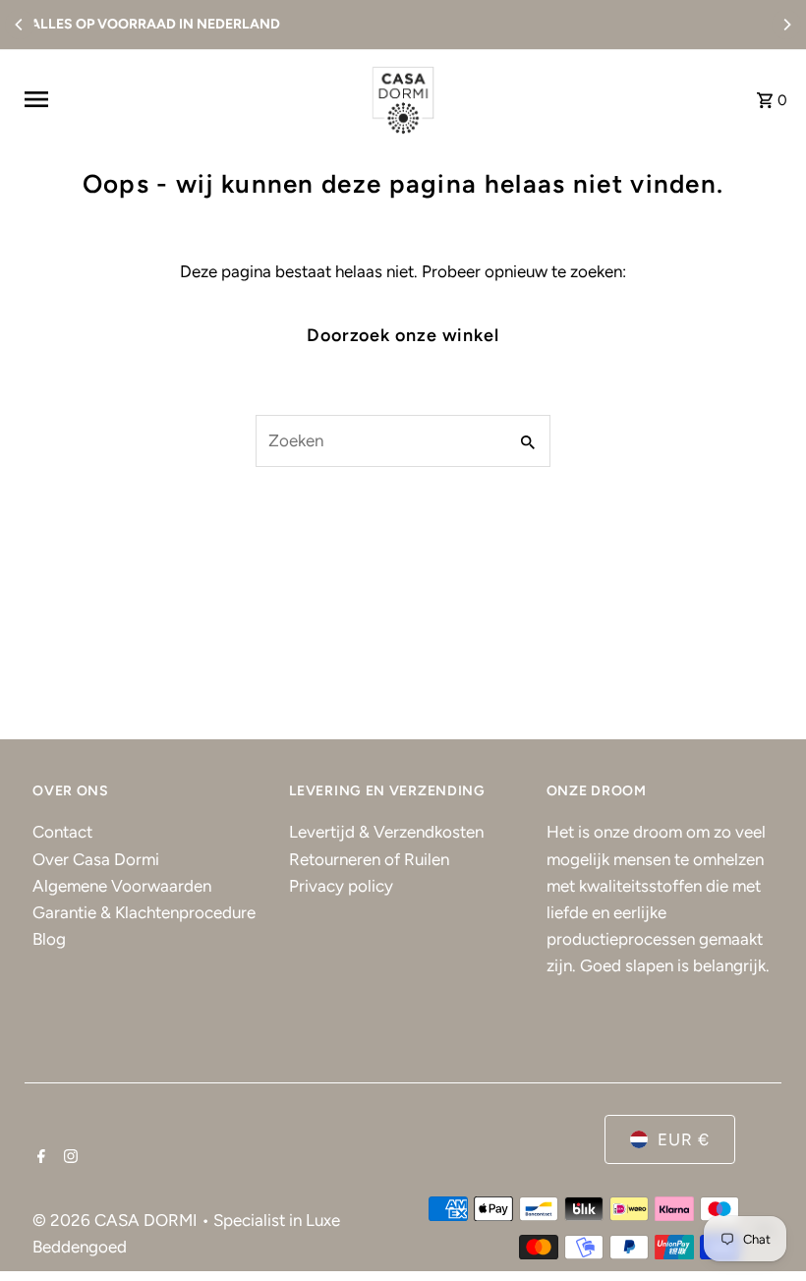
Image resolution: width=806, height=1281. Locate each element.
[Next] (786, 24)
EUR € (684, 1139)
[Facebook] (38, 1158)
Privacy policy (341, 886)
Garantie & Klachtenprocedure (144, 912)
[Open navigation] (186, 99)
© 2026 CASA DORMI (117, 1220)
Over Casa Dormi (95, 859)
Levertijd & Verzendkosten (386, 832)
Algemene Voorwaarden (121, 886)
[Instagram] (68, 1158)
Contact (62, 832)
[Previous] (19, 24)
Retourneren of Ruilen (369, 859)
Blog (49, 939)
